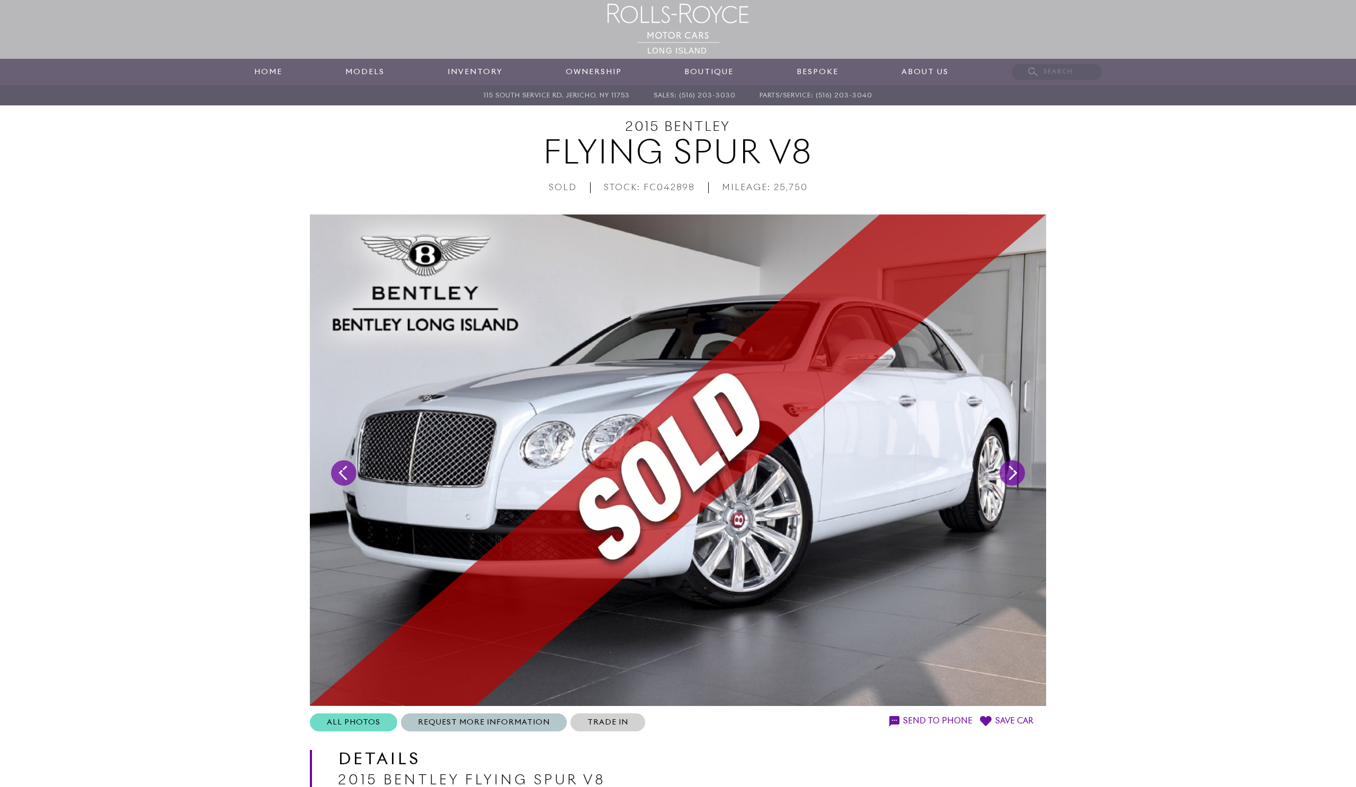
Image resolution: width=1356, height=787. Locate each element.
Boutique (709, 72)
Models (365, 72)
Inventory (475, 72)
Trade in (607, 722)
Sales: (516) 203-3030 (695, 96)
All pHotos (353, 722)
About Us (925, 72)
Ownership (594, 72)
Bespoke (817, 72)
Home (268, 72)
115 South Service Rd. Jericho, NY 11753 (557, 96)
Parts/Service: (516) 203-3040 (816, 96)
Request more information (484, 722)
